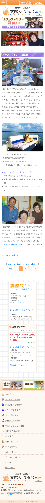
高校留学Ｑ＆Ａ (11, 442)
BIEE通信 (9, 436)
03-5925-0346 (15, 484)
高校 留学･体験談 (12, 431)
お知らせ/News (11, 452)
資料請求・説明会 (12, 421)
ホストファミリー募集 (14, 426)
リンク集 (8, 462)
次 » (35, 269)
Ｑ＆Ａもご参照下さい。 (13, 255)
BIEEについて (11, 447)
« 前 (10, 269)
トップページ (10, 394)
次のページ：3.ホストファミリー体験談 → (22, 264)
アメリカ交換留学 (12, 400)
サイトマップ (10, 468)
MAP (10, 495)
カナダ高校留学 (11, 415)
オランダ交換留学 (12, 410)
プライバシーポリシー (13, 457)
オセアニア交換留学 (13, 405)
